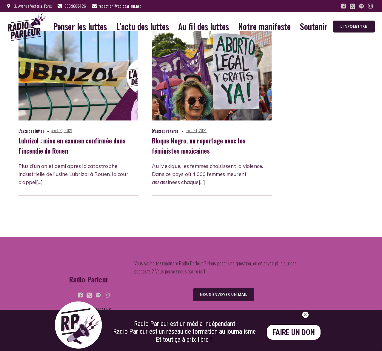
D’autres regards (165, 131)
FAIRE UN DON (293, 332)
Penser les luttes (80, 26)
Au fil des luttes (203, 26)
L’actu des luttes (142, 26)
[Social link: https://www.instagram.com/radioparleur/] (370, 6)
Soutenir (314, 26)
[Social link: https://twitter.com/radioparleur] (352, 6)
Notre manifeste (264, 26)
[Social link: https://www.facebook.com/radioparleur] (343, 6)
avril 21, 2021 (61, 130)
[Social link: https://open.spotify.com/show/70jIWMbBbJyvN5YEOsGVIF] (361, 6)
